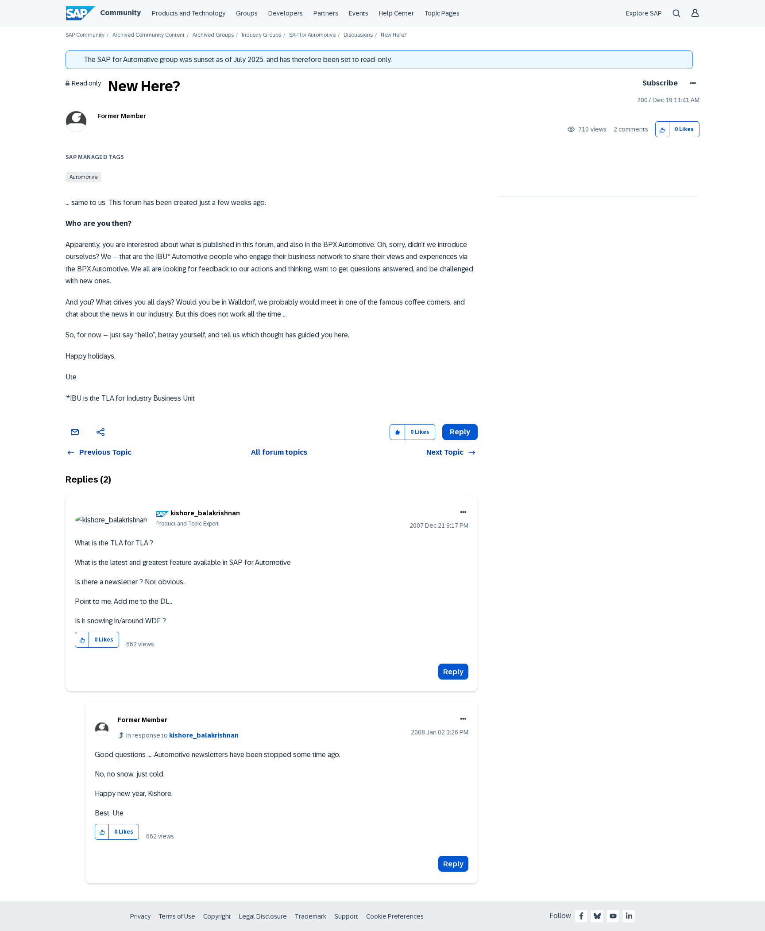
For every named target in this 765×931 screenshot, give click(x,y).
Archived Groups (213, 35)
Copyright (217, 916)
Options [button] (691, 83)
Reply (453, 672)
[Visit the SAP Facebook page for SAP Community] (581, 915)
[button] (662, 129)
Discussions (358, 35)
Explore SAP (644, 13)
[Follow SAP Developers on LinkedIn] (629, 915)
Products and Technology (188, 13)
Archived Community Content (148, 35)
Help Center (396, 13)
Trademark (310, 916)
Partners (325, 13)
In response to (182, 735)
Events (358, 13)
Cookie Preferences (395, 916)
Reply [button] (460, 432)
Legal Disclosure (263, 916)
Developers (285, 13)
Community (120, 12)
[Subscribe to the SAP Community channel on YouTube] (613, 915)
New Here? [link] (393, 35)
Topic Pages (442, 13)
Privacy (140, 916)
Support (346, 916)
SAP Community (85, 35)
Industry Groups (261, 35)
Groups (247, 13)
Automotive (83, 177)
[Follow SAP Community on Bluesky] (597, 915)
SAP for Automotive (312, 35)
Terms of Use (176, 916)
